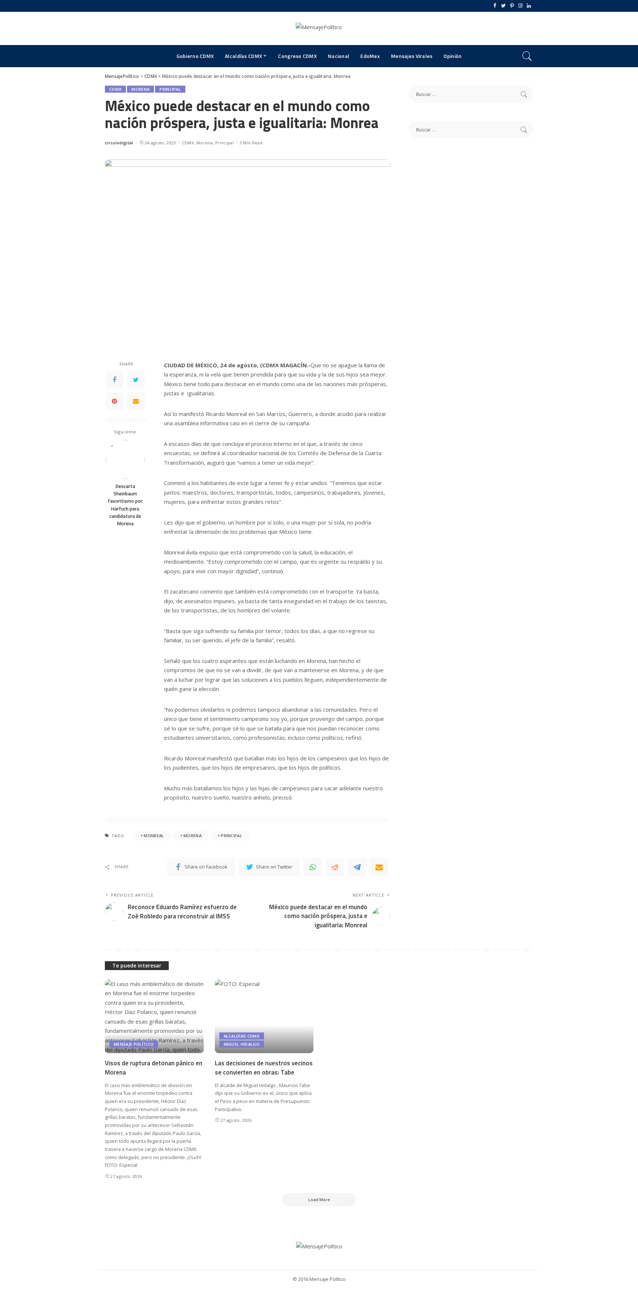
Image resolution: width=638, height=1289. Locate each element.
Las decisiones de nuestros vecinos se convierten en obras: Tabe (264, 1067)
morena (192, 835)
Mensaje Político (134, 1044)
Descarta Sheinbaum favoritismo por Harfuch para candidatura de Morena (125, 504)
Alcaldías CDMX (242, 1036)
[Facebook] (495, 6)
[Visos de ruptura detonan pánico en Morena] (154, 1016)
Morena (140, 89)
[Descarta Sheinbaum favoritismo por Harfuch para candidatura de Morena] (125, 459)
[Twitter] (503, 6)
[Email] (136, 401)
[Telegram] (357, 867)
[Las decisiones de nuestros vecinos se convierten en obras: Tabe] (264, 1016)
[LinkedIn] (529, 6)
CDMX (115, 89)
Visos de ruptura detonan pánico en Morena (153, 1067)
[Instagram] (520, 6)
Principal (170, 89)
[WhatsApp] (312, 867)
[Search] (527, 56)
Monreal (154, 835)
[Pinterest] (512, 6)
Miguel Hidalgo (242, 1044)
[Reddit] (335, 867)
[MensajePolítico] (319, 28)
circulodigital (119, 143)
